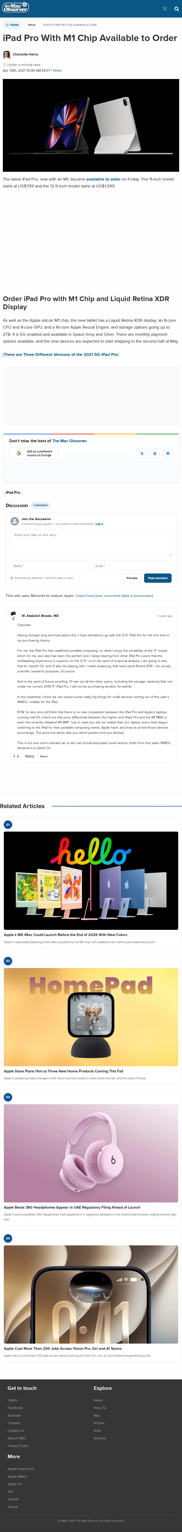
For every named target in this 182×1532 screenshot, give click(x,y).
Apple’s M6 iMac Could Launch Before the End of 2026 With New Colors (65, 934)
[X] (141, 453)
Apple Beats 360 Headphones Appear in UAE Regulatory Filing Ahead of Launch (72, 1207)
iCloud (13, 1506)
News (32, 25)
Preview (132, 578)
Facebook (15, 1407)
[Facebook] (168, 453)
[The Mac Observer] (15, 9)
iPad (97, 1430)
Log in (99, 524)
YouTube (14, 1415)
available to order (103, 179)
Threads (14, 1422)
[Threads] (154, 453)
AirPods (100, 1438)
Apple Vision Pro (21, 1468)
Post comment (158, 578)
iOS (10, 1491)
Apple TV (15, 1483)
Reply (29, 756)
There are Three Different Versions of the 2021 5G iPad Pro (61, 354)
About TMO (17, 1438)
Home (14, 25)
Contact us (16, 1430)
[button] (165, 9)
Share (44, 756)
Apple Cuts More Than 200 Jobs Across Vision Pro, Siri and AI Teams (63, 1348)
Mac (97, 1415)
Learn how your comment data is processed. (115, 595)
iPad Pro (13, 492)
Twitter (13, 1400)
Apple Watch (17, 1476)
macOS (13, 1499)
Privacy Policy (18, 1445)
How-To (100, 1407)
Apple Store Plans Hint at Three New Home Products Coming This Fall (63, 1071)
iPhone (99, 1422)
